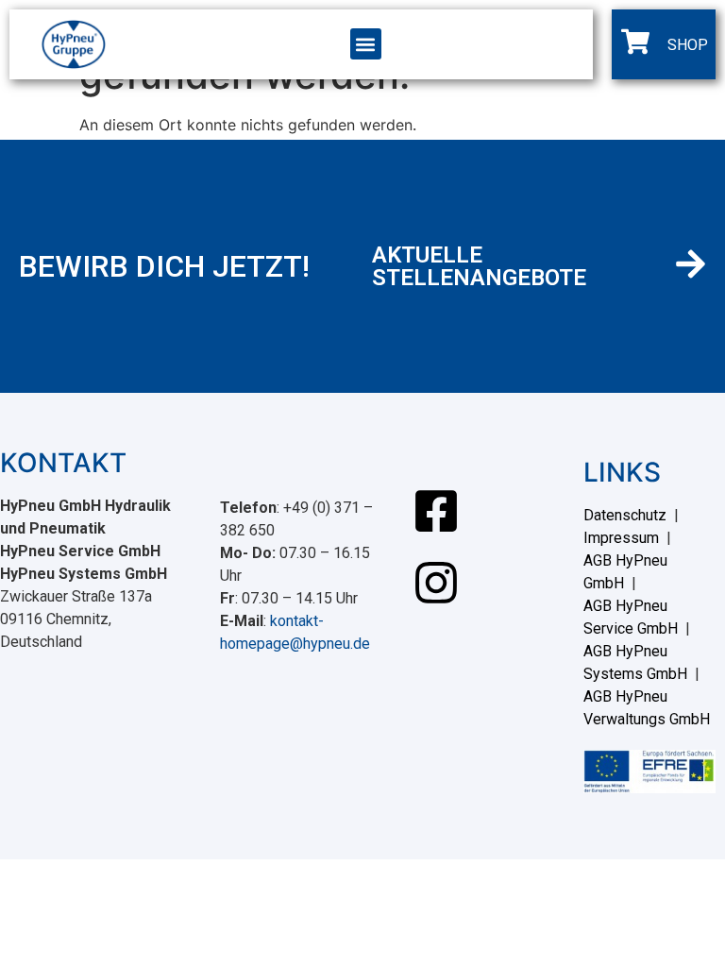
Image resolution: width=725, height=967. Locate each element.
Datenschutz (624, 515)
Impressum (621, 538)
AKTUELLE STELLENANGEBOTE (479, 266)
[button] (365, 43)
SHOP (687, 45)
